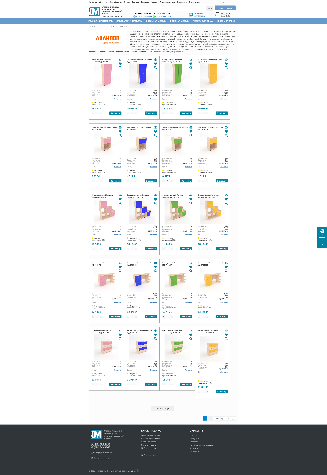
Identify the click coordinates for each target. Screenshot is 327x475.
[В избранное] (120, 63)
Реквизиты (182, 2)
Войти (217, 3)
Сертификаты (116, 2)
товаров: (226, 14)
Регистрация (227, 3)
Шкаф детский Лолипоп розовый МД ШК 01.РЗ (101, 60)
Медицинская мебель (150, 435)
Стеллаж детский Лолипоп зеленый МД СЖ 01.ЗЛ (173, 196)
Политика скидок (167, 2)
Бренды (135, 2)
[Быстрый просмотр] (120, 67)
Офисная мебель (148, 445)
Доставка (103, 2)
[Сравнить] (120, 60)
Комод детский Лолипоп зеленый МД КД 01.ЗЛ (172, 331)
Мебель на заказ (148, 455)
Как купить (194, 438)
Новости (154, 2)
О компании (194, 2)
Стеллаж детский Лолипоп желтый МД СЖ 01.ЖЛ (209, 196)
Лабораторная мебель (151, 438)
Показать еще (162, 408)
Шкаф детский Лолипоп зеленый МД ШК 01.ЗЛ (172, 60)
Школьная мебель (149, 441)
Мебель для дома (148, 448)
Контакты (93, 2)
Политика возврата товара (201, 445)
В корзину (115, 113)
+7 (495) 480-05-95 (100, 443)
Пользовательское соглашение (122, 471)
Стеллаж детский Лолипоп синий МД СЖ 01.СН (138, 196)
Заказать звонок (226, 8)
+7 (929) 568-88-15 (100, 447)
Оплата (127, 2)
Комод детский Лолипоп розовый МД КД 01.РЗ (101, 331)
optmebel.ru (178, 52)
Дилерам (145, 2)
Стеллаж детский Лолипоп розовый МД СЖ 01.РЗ (102, 196)
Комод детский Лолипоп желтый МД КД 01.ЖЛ (208, 331)
